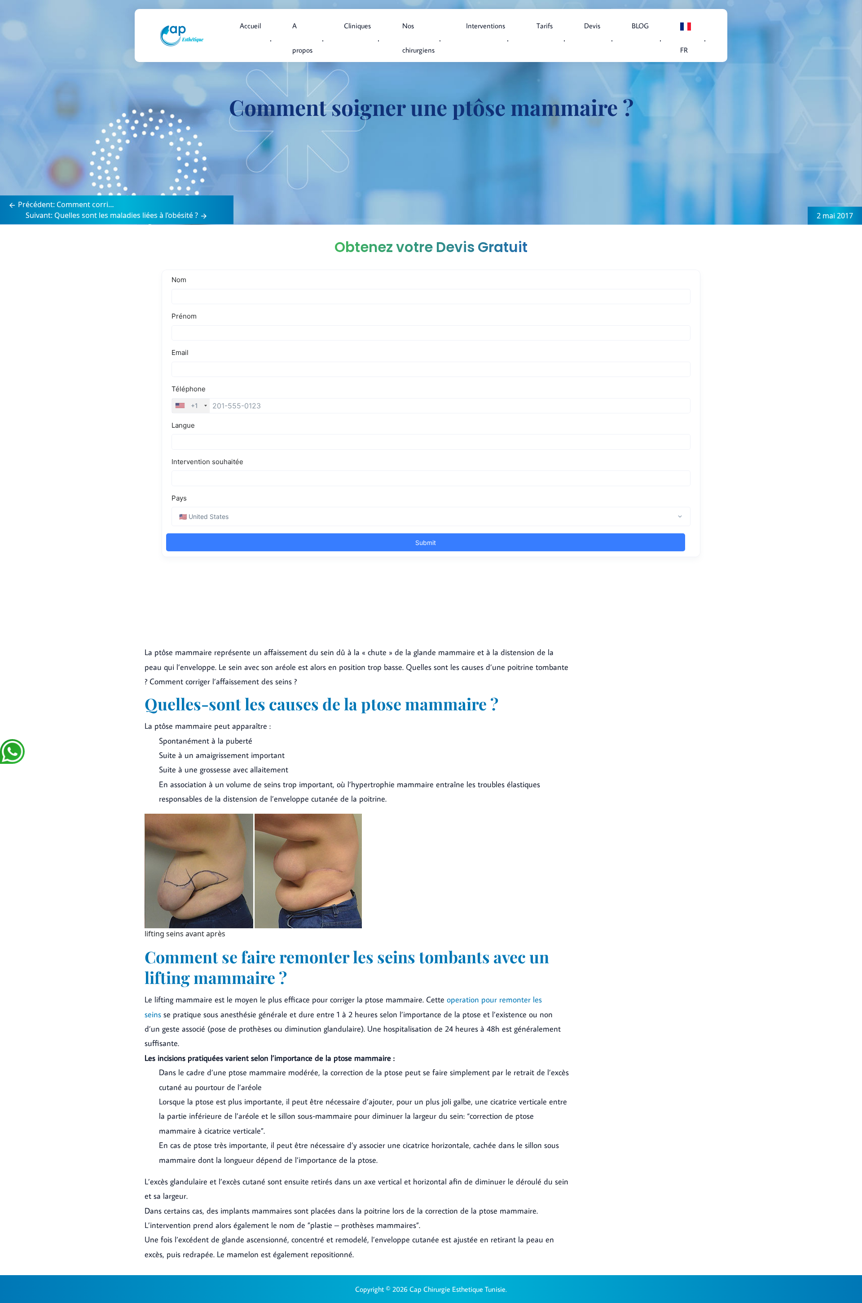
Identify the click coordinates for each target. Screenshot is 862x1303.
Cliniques (357, 25)
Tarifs (545, 25)
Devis (592, 25)
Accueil (250, 25)
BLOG (640, 25)
